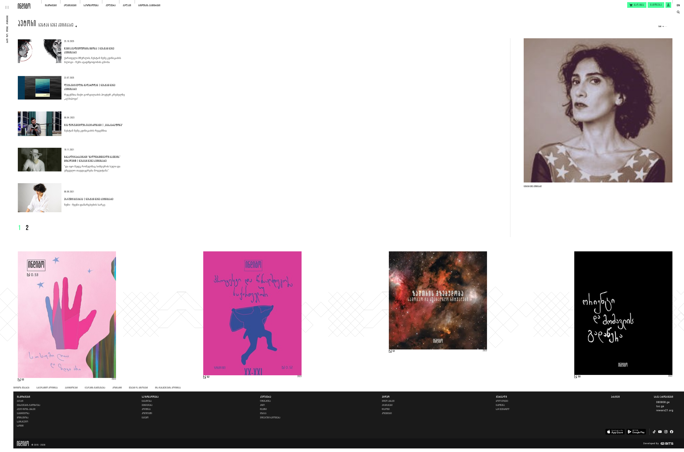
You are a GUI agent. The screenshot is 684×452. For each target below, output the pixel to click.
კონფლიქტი (147, 413)
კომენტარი (387, 413)
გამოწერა (656, 5)
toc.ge (660, 406)
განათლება (147, 401)
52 (208, 377)
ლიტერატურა (265, 401)
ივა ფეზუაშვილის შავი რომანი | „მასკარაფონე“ (93, 125)
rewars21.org (664, 410)
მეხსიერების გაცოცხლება (28, 405)
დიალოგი (386, 409)
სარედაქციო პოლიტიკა (47, 387)
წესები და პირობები (138, 387)
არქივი (615, 396)
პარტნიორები (71, 387)
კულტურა (111, 5)
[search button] (678, 12)
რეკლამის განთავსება (95, 387)
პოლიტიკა (146, 409)
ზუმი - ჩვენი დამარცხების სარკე (84, 204)
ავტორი (27, 24)
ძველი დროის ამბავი (26, 409)
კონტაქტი (117, 387)
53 (23, 379)
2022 (670, 376)
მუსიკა (263, 413)
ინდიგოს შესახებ (21, 387)
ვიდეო (386, 396)
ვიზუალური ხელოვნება (270, 417)
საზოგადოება (91, 5)
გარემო (145, 417)
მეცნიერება (147, 405)
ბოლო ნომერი (502, 401)
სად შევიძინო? (502, 409)
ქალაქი (127, 5)
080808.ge (663, 402)
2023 (114, 379)
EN (678, 5)
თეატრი (263, 409)
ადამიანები (70, 5)
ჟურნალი (501, 396)
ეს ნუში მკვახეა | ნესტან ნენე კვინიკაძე (88, 199)
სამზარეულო (22, 421)
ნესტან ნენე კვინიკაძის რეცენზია (85, 130)
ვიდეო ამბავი (388, 401)
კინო (262, 405)
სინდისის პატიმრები (149, 5)
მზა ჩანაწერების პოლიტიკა (168, 387)
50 (579, 376)
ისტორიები (51, 5)
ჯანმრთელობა (23, 413)
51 (394, 351)
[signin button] (668, 5)
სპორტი (20, 426)
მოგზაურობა (22, 417)
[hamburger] (9, 4)
